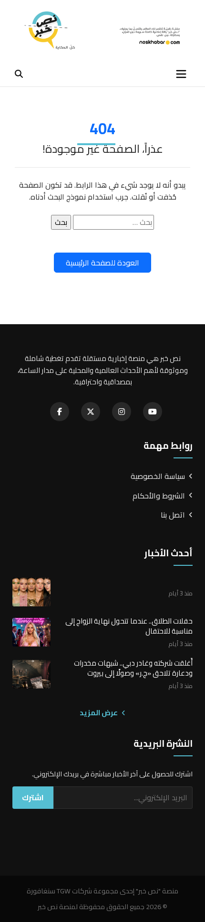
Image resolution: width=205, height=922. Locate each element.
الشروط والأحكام (159, 496)
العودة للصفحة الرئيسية (102, 262)
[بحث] (19, 73)
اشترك (33, 797)
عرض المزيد (99, 713)
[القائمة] (181, 74)
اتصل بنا (173, 515)
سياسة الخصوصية (158, 476)
